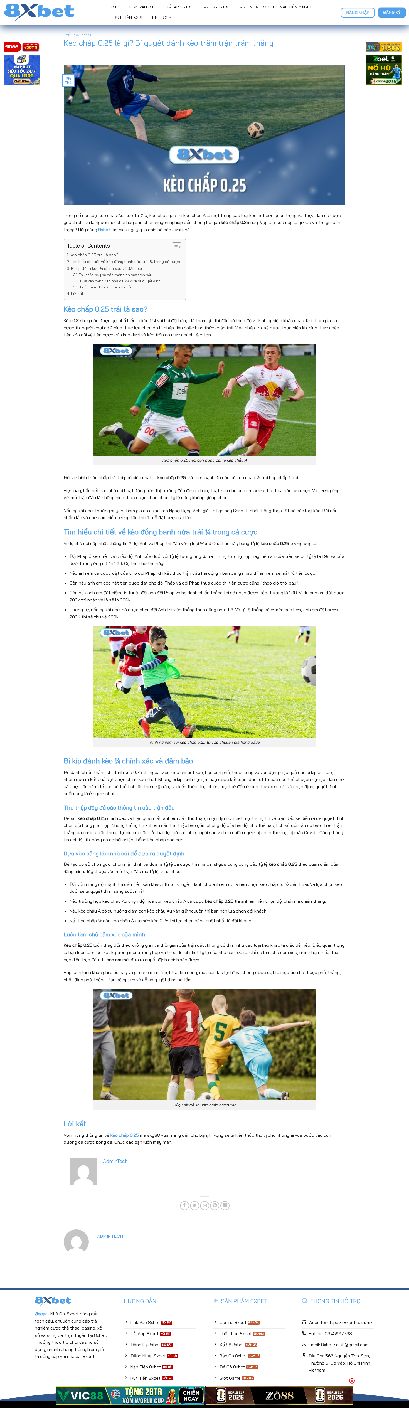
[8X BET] (53, 12)
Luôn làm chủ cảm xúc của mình (107, 287)
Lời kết (77, 293)
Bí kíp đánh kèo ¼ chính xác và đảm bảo (107, 268)
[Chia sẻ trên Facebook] (184, 1205)
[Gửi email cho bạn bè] (204, 1205)
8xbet (104, 229)
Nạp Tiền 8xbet (296, 6)
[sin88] (22, 47)
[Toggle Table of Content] (173, 246)
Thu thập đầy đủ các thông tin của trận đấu (115, 275)
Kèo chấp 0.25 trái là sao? (94, 254)
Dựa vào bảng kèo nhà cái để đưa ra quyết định (120, 281)
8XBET (117, 6)
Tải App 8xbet (181, 6)
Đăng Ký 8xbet (216, 6)
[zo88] (279, 1395)
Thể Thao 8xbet (78, 35)
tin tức (159, 17)
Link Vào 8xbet (145, 6)
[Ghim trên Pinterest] (214, 1205)
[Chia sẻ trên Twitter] (194, 1205)
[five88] (384, 47)
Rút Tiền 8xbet (130, 17)
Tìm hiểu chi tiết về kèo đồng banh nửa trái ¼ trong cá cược (125, 261)
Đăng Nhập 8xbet (256, 6)
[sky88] (22, 70)
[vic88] (130, 1395)
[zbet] (384, 70)
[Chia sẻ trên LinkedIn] (225, 1205)
